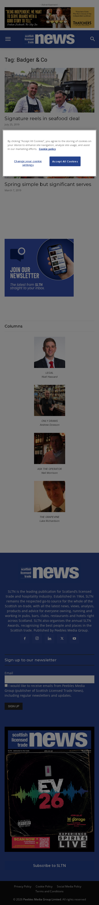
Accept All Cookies (65, 161)
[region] (50, 153)
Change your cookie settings (28, 162)
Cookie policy (47, 148)
